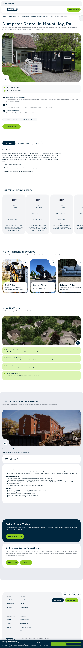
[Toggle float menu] (80, 18)
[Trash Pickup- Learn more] (15, 276)
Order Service (73, 9)
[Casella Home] (12, 10)
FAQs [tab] (37, 143)
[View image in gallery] (5, 79)
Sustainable (8, 171)
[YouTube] (79, 594)
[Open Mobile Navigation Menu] (4, 10)
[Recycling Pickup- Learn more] (43, 276)
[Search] (79, 3)
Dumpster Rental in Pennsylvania (39, 16)
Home (4, 16)
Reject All (73, 644)
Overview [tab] (9, 143)
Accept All (58, 644)
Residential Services (14, 16)
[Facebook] (74, 594)
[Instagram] (69, 594)
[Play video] (78, 343)
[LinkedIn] (65, 594)
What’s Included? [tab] (24, 143)
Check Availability (11, 126)
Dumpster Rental (25, 16)
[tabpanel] (41, 160)
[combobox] (13, 119)
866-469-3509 (9, 3)
